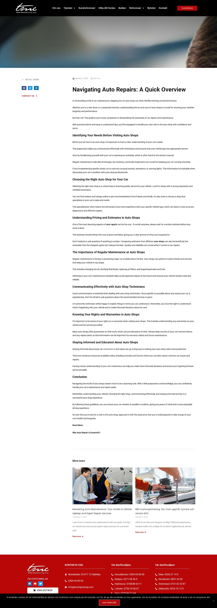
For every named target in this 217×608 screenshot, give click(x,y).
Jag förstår (109, 603)
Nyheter (151, 8)
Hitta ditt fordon (107, 8)
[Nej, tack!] (213, 600)
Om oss (56, 8)
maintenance (109, 349)
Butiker (122, 8)
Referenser (135, 8)
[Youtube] (35, 583)
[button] (69, 8)
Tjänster (68, 8)
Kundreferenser (87, 8)
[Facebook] (29, 583)
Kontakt (163, 8)
